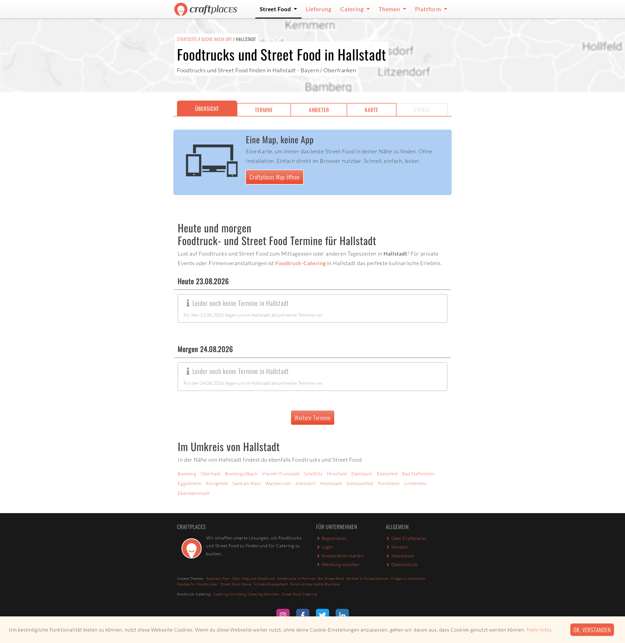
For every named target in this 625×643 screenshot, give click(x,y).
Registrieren (334, 538)
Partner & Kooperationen (367, 578)
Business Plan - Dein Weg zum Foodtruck (241, 578)
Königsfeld (217, 483)
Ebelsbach (362, 473)
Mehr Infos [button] (539, 630)
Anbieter (319, 110)
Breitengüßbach (241, 473)
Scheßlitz (313, 473)
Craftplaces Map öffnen (275, 177)
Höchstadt (331, 483)
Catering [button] (352, 9)
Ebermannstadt (194, 493)
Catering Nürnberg (230, 594)
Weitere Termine (312, 417)
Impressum (402, 555)
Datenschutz (404, 564)
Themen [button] (390, 9)
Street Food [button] (276, 9)
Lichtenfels (415, 483)
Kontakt (399, 547)
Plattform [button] (428, 9)
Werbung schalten (340, 564)
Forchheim (389, 483)
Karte (371, 110)
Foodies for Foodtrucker (197, 584)
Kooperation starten (343, 555)
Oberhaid (210, 473)
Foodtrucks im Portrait (296, 578)
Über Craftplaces (409, 538)
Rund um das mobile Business (315, 584)
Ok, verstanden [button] (592, 629)
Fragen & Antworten (408, 578)
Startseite (187, 39)
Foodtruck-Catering (300, 263)
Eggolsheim (189, 483)
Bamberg (187, 473)
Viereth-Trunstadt (280, 473)
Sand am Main (246, 483)
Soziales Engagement (270, 584)
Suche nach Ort (216, 39)
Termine (264, 110)
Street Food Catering (299, 594)
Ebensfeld (387, 473)
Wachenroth (278, 483)
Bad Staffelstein (418, 473)
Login (327, 547)
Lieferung (319, 9)
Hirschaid (337, 473)
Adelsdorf (305, 483)
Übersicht (207, 108)
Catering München (263, 594)
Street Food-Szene (235, 584)
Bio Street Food (331, 578)
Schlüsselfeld (360, 483)
